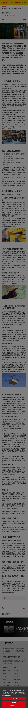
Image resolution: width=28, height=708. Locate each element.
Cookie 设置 (14, 698)
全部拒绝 (14, 702)
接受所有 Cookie (14, 706)
